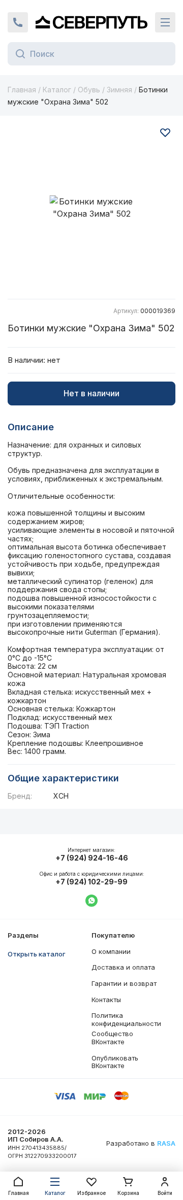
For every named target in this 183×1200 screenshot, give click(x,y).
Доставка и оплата (123, 967)
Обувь (89, 89)
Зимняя (119, 89)
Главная (22, 89)
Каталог (57, 89)
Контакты (106, 1000)
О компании (111, 951)
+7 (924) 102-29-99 (91, 882)
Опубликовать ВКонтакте (115, 1062)
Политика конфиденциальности (126, 1019)
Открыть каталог (37, 954)
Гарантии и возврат (124, 983)
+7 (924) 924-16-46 (91, 858)
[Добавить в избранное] (165, 132)
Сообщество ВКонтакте (112, 1038)
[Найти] (17, 53)
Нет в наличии (91, 393)
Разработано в (140, 1143)
